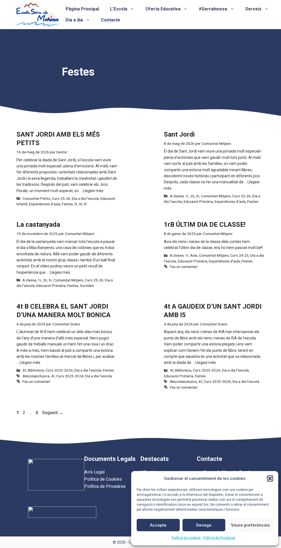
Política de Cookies (103, 479)
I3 (75, 204)
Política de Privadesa (104, 486)
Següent (52, 412)
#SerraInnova (213, 9)
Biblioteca (36, 370)
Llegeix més (93, 191)
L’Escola (118, 9)
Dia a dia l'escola (85, 198)
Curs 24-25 (239, 255)
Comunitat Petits (36, 198)
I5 (85, 204)
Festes (67, 204)
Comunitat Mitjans (216, 196)
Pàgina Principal (82, 9)
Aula (193, 255)
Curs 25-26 (61, 198)
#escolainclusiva (36, 376)
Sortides (87, 285)
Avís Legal (94, 472)
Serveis (253, 9)
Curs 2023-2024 (59, 370)
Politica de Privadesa (219, 538)
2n (192, 196)
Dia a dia (74, 20)
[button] (270, 478)
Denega (203, 525)
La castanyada (38, 224)
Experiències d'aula (44, 204)
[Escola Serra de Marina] (37, 14)
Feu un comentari (184, 266)
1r (187, 196)
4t (24, 370)
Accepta (158, 525)
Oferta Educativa (163, 9)
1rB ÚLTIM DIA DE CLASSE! (205, 224)
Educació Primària (198, 201)
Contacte (110, 20)
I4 (80, 204)
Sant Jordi (179, 134)
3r (197, 196)
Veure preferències (250, 525)
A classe (177, 196)
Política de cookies (186, 538)
